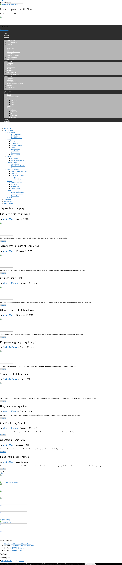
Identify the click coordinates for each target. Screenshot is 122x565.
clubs (8, 98)
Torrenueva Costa (12, 72)
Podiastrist (14, 168)
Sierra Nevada (11, 87)
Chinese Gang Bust (11, 278)
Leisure (9, 108)
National (6, 119)
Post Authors (7, 128)
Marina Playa (14, 147)
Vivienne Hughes (10, 283)
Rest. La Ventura (15, 155)
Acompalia (14, 100)
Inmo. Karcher (15, 173)
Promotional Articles (13, 97)
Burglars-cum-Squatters (13, 406)
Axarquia (6, 37)
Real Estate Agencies (13, 169)
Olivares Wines (15, 196)
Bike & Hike (14, 158)
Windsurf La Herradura (17, 160)
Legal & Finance (12, 57)
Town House (18, 179)
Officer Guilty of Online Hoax (17, 310)
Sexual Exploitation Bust (14, 374)
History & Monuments (13, 52)
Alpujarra (10, 78)
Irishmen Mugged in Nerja (15, 214)
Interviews (10, 106)
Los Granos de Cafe (16, 145)
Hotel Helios (14, 136)
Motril (9, 69)
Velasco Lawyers (15, 188)
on (11, 544)
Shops (9, 190)
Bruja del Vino (11, 40)
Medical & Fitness (12, 162)
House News (10, 54)
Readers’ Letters (11, 117)
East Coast (10, 65)
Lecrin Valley (7, 91)
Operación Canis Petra (13, 440)
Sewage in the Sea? (17, 550)
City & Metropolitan (13, 82)
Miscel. (6, 93)
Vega (8, 89)
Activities (13, 110)
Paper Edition (7, 121)
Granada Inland (8, 76)
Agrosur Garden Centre (17, 192)
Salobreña (10, 70)
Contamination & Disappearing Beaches (22, 545)
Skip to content (4, 30)
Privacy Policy (8, 201)
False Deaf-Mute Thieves (14, 457)
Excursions (14, 112)
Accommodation (12, 132)
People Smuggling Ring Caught (18, 342)
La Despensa (14, 143)
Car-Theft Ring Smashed (14, 423)
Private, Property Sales (17, 175)
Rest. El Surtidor (15, 153)
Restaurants (14, 115)
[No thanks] (95, 564)
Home (5, 33)
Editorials (10, 44)
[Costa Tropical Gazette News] (9, 4)
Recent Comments (6, 540)
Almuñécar (10, 63)
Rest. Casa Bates (15, 149)
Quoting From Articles (10, 203)
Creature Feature (12, 42)
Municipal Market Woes (18, 549)
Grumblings (10, 48)
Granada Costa (8, 61)
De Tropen (14, 184)
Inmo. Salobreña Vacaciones (19, 171)
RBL (12, 104)
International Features (13, 55)
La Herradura (11, 67)
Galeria (9, 95)
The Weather (7, 199)
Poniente (9, 85)
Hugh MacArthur (10, 347)
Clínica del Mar (15, 164)
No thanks (91, 564)
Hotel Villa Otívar (16, 134)
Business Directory (9, 130)
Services (9, 181)
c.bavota (21, 561)
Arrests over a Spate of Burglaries (19, 246)
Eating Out (10, 140)
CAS (12, 102)
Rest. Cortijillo (15, 151)
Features (6, 39)
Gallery (9, 46)
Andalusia (6, 35)
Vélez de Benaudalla (13, 74)
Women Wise (11, 59)
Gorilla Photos (15, 186)
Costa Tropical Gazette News (16, 9)
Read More (3, 241)
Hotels (12, 113)
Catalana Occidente (16, 183)
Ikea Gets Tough (16, 547)
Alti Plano (10, 80)
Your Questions (8, 198)
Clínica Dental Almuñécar (18, 166)
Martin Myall (8, 219)
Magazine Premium (6, 561)
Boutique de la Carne (17, 194)
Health (9, 50)
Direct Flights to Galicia (24, 544)
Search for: (3, 2)
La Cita (13, 141)
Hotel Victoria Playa (16, 138)
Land (15, 177)
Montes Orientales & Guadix (15, 83)
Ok (87, 564)
